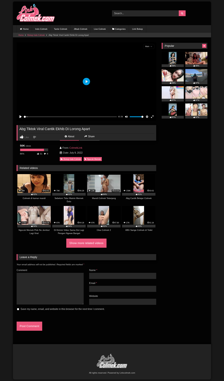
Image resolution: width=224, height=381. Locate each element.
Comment (22, 270)
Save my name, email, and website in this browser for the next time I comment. (63, 309)
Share (91, 136)
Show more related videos (86, 243)
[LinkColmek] (36, 13)
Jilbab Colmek (80, 29)
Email (93, 283)
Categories (120, 29)
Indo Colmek (41, 29)
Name (93, 270)
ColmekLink (75, 148)
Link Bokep (137, 29)
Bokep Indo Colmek (36, 35)
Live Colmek (100, 29)
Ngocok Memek (94, 159)
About (70, 136)
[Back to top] (214, 372)
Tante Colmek (60, 29)
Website (93, 296)
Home (26, 29)
